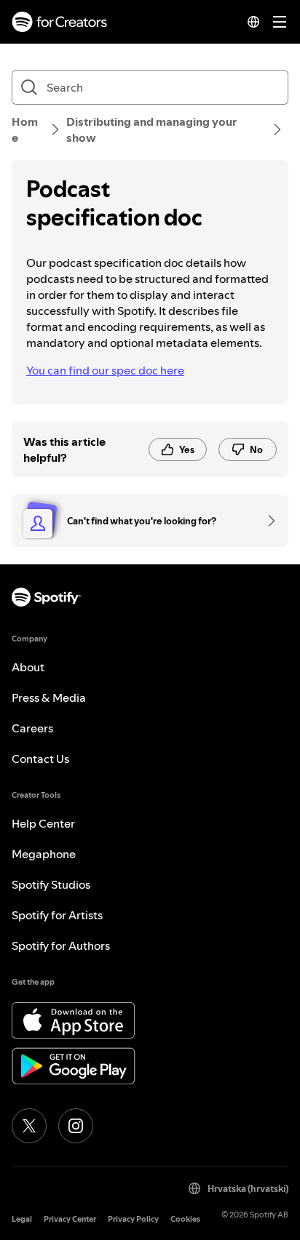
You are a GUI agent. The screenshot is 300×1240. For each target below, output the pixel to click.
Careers (32, 728)
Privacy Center (70, 1219)
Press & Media (49, 697)
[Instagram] (75, 1125)
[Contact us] (266, 520)
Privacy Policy (133, 1219)
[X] (29, 1125)
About (28, 667)
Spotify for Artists (57, 915)
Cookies (185, 1219)
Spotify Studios (51, 884)
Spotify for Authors (61, 945)
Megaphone (44, 854)
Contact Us (40, 759)
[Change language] (253, 21)
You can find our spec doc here (105, 370)
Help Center (43, 823)
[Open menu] (279, 21)
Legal (22, 1219)
